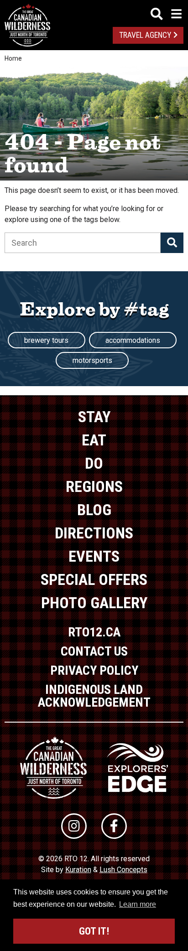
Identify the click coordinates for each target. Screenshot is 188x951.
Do (94, 463)
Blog (94, 510)
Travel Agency (145, 35)
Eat (94, 440)
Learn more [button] (137, 904)
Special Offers (94, 579)
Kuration (78, 869)
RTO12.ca (94, 632)
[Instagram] (74, 826)
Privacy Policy (94, 670)
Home (13, 58)
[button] (172, 243)
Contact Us (94, 651)
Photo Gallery (94, 603)
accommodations (132, 340)
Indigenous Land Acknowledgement (94, 696)
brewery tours (46, 340)
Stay (94, 417)
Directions (94, 533)
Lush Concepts (123, 869)
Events (94, 556)
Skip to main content (94, 12)
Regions (94, 486)
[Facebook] (114, 826)
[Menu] (166, 14)
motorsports (92, 360)
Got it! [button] (94, 931)
